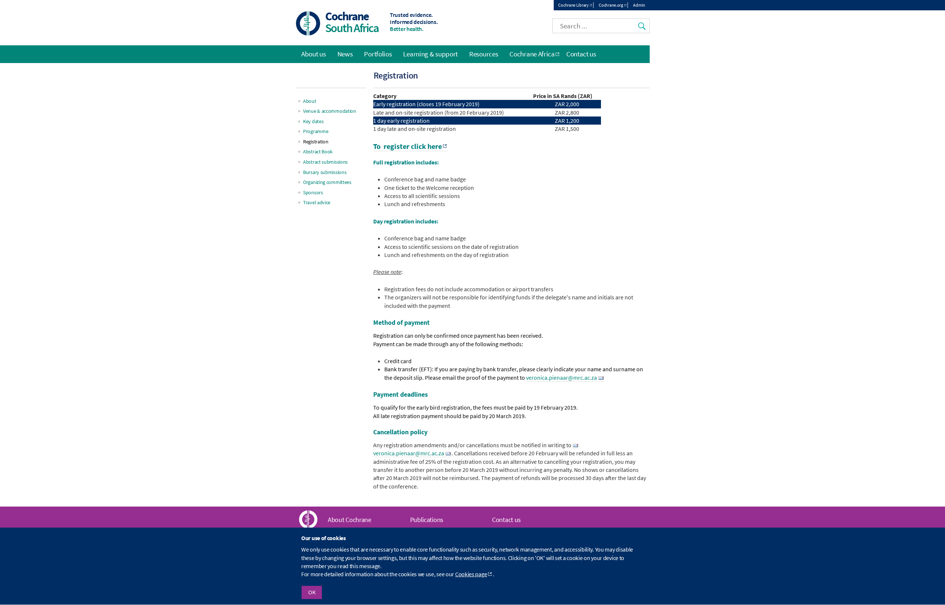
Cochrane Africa (532, 53)
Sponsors (313, 192)
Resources (483, 53)
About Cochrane (349, 519)
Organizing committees (327, 182)
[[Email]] (575, 445)
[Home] (308, 24)
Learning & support (430, 53)
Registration (315, 141)
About (309, 101)
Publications (426, 519)
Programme (315, 131)
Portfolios (378, 53)
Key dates (313, 121)
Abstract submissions (325, 162)
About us (313, 53)
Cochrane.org (611, 5)
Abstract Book (318, 151)
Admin (639, 5)
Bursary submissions (324, 172)
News (345, 53)
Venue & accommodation (329, 111)
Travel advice (316, 202)
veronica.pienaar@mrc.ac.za (561, 377)
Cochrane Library (573, 5)
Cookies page (471, 574)
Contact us (581, 53)
